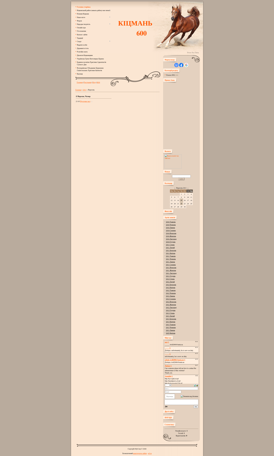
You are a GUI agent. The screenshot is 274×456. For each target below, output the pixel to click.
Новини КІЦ (170, 75)
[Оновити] (195, 385)
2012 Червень (171, 293)
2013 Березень (171, 319)
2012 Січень (170, 279)
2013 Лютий (170, 316)
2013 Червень (171, 327)
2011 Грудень (170, 276)
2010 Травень (171, 222)
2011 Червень (171, 259)
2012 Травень (171, 290)
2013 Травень (171, 324)
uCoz (150, 453)
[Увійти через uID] (176, 65)
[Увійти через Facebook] (181, 65)
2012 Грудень (170, 310)
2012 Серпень (171, 299)
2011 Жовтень (171, 270)
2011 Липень (170, 262)
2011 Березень (171, 250)
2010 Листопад (171, 239)
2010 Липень (170, 227)
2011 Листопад (171, 273)
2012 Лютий (170, 282)
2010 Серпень (171, 230)
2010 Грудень (170, 242)
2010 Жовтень (171, 236)
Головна (80, 82)
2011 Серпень (171, 264)
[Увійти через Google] (186, 65)
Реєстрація (87, 82)
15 (181, 200)
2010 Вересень (171, 233)
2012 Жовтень (171, 304)
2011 (84, 90)
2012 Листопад (171, 307)
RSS (98, 82)
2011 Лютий (170, 247)
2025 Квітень (170, 333)
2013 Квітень (170, 321)
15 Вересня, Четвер (83, 96)
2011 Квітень (170, 253)
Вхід (94, 82)
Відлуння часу (85, 101)
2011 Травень (171, 256)
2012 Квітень (170, 287)
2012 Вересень (171, 302)
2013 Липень (170, 330)
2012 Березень (171, 284)
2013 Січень (170, 313)
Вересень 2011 (181, 188)
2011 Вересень (171, 267)
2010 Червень (171, 225)
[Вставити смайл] (197, 385)
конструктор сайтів (140, 453)
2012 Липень (170, 296)
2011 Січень (170, 244)
